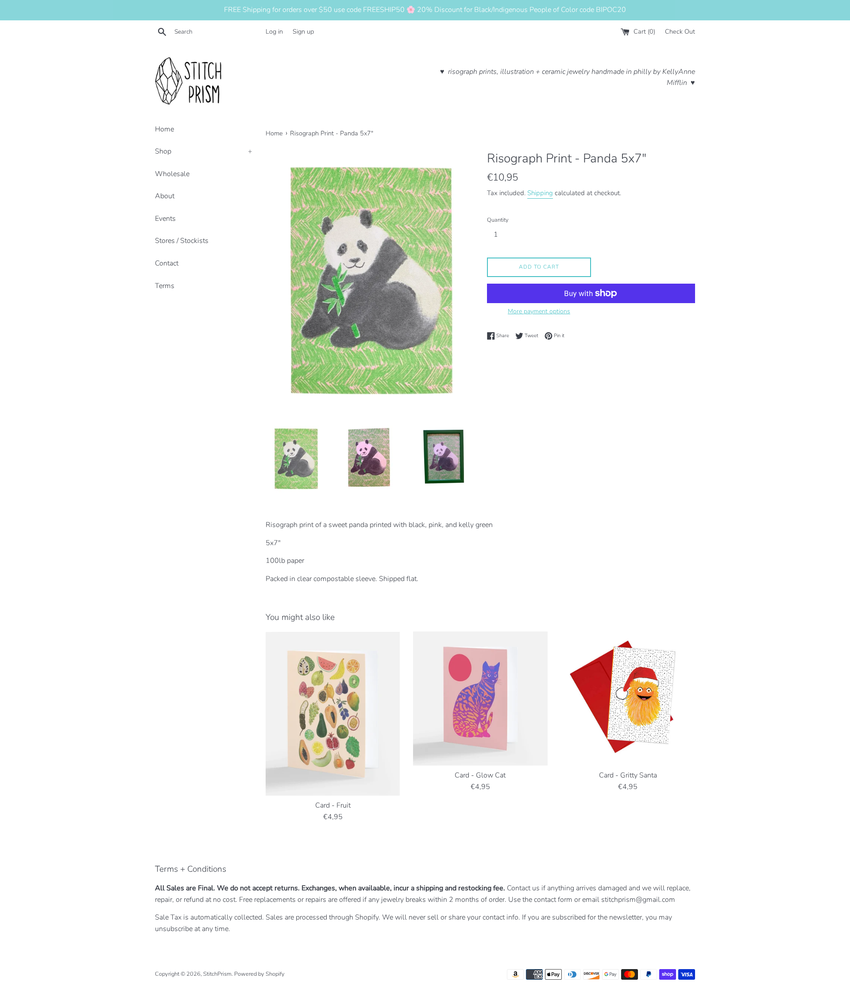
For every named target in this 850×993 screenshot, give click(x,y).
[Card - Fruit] (333, 713)
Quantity (498, 220)
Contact (166, 263)
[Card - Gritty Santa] (628, 698)
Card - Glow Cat (480, 775)
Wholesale (172, 174)
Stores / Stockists (182, 241)
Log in (274, 31)
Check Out (680, 31)
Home (164, 129)
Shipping (540, 193)
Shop (203, 151)
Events (165, 218)
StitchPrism (217, 974)
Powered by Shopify (259, 974)
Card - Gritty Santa (628, 775)
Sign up (303, 31)
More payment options (539, 311)
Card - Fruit (333, 805)
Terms (164, 286)
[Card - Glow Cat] (480, 698)
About (164, 196)
